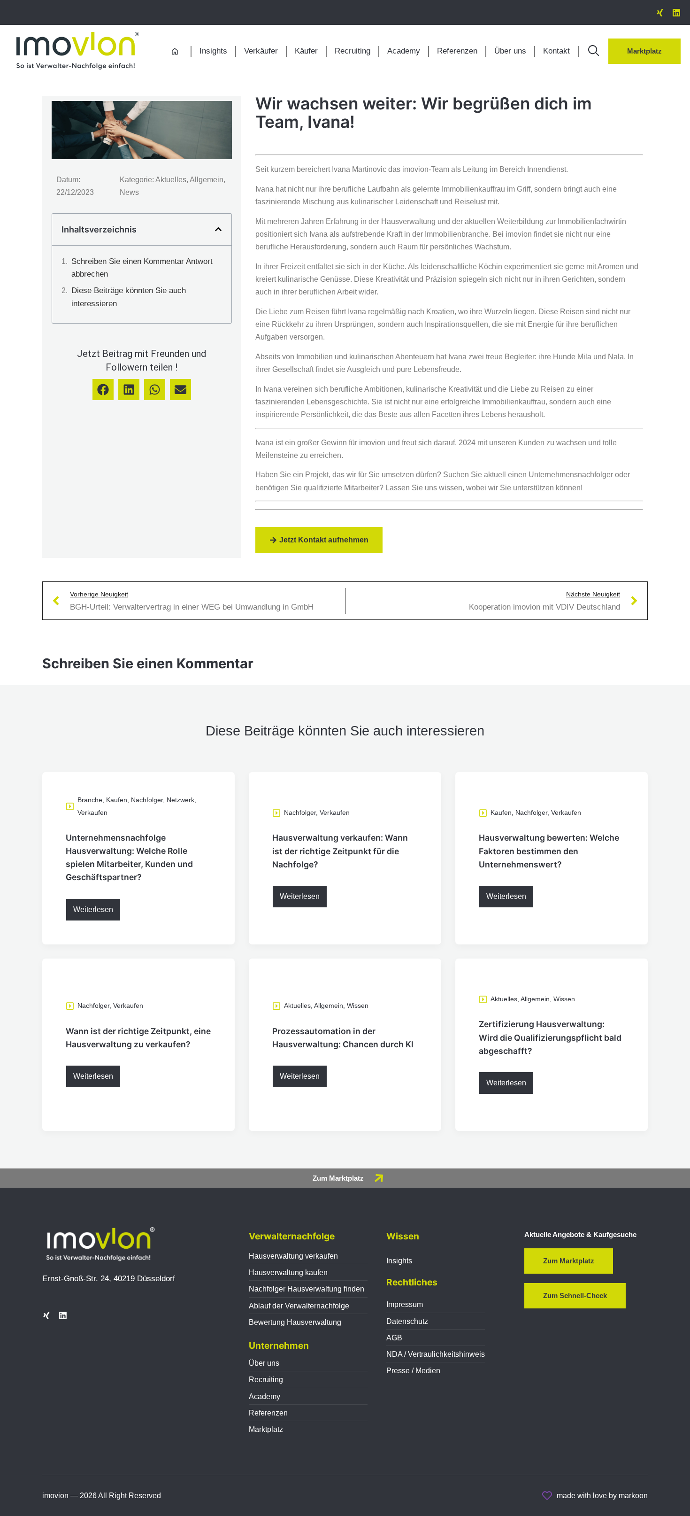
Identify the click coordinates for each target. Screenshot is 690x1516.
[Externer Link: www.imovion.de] (593, 50)
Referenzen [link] (457, 50)
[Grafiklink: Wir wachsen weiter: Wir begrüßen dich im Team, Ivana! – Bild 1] (77, 51)
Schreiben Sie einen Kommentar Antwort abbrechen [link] (142, 267)
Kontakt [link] (556, 50)
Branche (89, 800)
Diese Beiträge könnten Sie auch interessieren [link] (128, 297)
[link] (660, 12)
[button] (218, 229)
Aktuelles (297, 1005)
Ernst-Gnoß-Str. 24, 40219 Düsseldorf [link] (108, 1278)
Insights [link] (213, 50)
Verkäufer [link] (261, 50)
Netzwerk (180, 800)
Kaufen (116, 800)
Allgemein (328, 1005)
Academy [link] (403, 50)
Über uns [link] (510, 50)
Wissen (357, 1005)
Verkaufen (92, 812)
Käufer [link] (306, 50)
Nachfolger (147, 800)
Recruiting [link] (352, 50)
